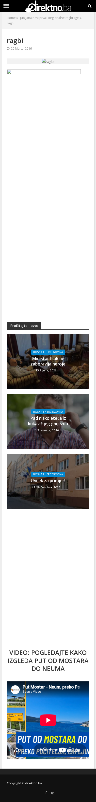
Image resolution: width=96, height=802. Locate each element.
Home (11, 18)
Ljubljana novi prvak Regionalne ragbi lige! (49, 18)
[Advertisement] (48, 172)
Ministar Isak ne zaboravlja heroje (48, 361)
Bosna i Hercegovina (48, 352)
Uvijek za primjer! (48, 480)
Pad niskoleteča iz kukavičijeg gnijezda (48, 421)
